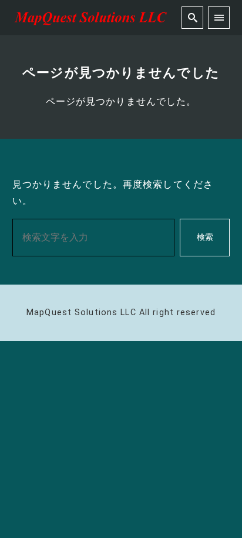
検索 (205, 237)
